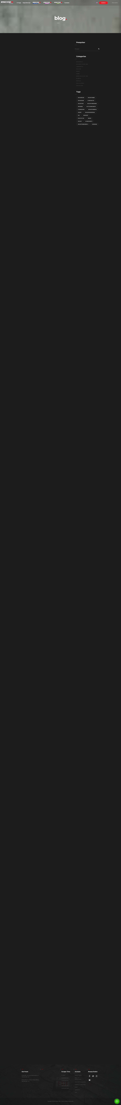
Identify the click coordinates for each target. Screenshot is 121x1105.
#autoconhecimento (91, 106)
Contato (66, 2)
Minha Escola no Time (82, 76)
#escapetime (81, 103)
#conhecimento (88, 121)
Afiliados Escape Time (82, 64)
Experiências (26, 2)
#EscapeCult (79, 62)
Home (58, 23)
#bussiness (80, 106)
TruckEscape (79, 85)
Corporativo (79, 66)
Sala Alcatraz (80, 83)
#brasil (89, 118)
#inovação (85, 115)
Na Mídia (78, 78)
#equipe (79, 112)
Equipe (78, 71)
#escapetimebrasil (92, 109)
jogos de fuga (81, 118)
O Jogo (19, 2)
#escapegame (81, 100)
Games (78, 73)
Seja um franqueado (80, 1082)
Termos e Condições (80, 1084)
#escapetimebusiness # (83, 124)
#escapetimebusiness (92, 103)
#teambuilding (81, 109)
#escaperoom (81, 97)
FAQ (76, 1092)
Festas (63, 1083)
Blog (76, 1087)
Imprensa (77, 1090)
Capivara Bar (65, 1088)
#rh (79, 115)
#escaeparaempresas (90, 112)
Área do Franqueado (78, 1078)
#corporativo (91, 100)
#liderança (94, 124)
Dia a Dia (78, 69)
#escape (80, 121)
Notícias (78, 81)
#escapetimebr (91, 97)
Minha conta (78, 1075)
